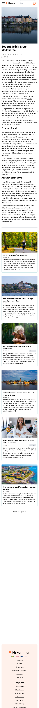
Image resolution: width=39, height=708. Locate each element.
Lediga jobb (19, 660)
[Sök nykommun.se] (34, 3)
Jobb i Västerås (19, 690)
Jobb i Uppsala (19, 697)
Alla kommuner (19, 667)
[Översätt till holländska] (26, 656)
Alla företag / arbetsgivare (19, 671)
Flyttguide (20, 677)
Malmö (29, 99)
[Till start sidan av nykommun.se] (10, 3)
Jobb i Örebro (20, 687)
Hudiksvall (16, 63)
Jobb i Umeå (19, 700)
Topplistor (20, 674)
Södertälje (29, 63)
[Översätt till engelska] (17, 656)
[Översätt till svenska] (12, 656)
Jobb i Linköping (20, 693)
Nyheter (19, 664)
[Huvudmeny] (3, 3)
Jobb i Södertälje (19, 704)
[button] (19, 512)
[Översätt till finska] (21, 656)
